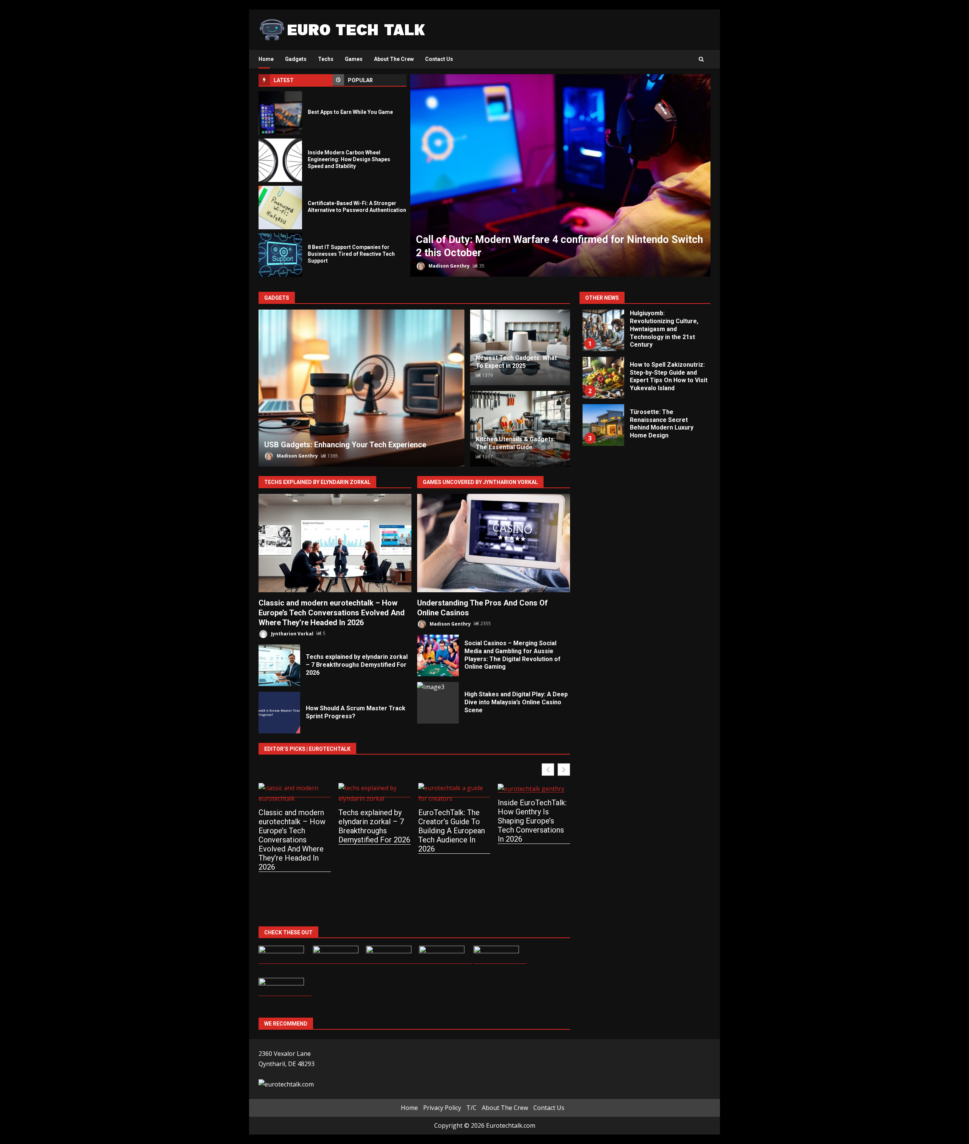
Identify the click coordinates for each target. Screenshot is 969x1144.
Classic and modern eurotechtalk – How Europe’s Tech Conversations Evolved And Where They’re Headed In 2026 (335, 543)
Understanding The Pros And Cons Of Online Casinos (493, 543)
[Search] (701, 59)
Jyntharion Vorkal (291, 633)
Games (354, 59)
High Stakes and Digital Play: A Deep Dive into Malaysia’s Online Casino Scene (438, 703)
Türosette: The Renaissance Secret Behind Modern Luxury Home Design (603, 425)
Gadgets (296, 59)
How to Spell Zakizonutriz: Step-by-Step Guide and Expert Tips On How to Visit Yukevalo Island (603, 377)
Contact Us (439, 59)
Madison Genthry (448, 266)
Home (266, 59)
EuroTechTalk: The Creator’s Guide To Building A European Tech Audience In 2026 (451, 830)
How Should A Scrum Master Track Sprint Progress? (279, 712)
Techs (325, 59)
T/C (471, 1108)
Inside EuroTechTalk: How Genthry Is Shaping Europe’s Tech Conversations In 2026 (532, 821)
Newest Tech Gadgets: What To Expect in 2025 (516, 361)
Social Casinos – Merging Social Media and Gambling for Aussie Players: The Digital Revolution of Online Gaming (438, 655)
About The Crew (394, 59)
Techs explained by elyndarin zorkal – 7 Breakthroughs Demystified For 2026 (279, 665)
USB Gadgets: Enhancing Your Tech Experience (361, 388)
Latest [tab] (284, 80)
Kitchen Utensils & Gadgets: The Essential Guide (515, 443)
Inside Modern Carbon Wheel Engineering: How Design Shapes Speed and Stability (280, 160)
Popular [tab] (360, 80)
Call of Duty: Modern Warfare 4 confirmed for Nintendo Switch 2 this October (560, 175)
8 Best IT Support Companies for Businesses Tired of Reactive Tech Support (280, 255)
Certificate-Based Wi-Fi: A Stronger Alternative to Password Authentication (280, 207)
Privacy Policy (442, 1108)
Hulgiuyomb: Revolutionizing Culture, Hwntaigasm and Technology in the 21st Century (603, 330)
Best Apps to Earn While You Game (280, 113)
